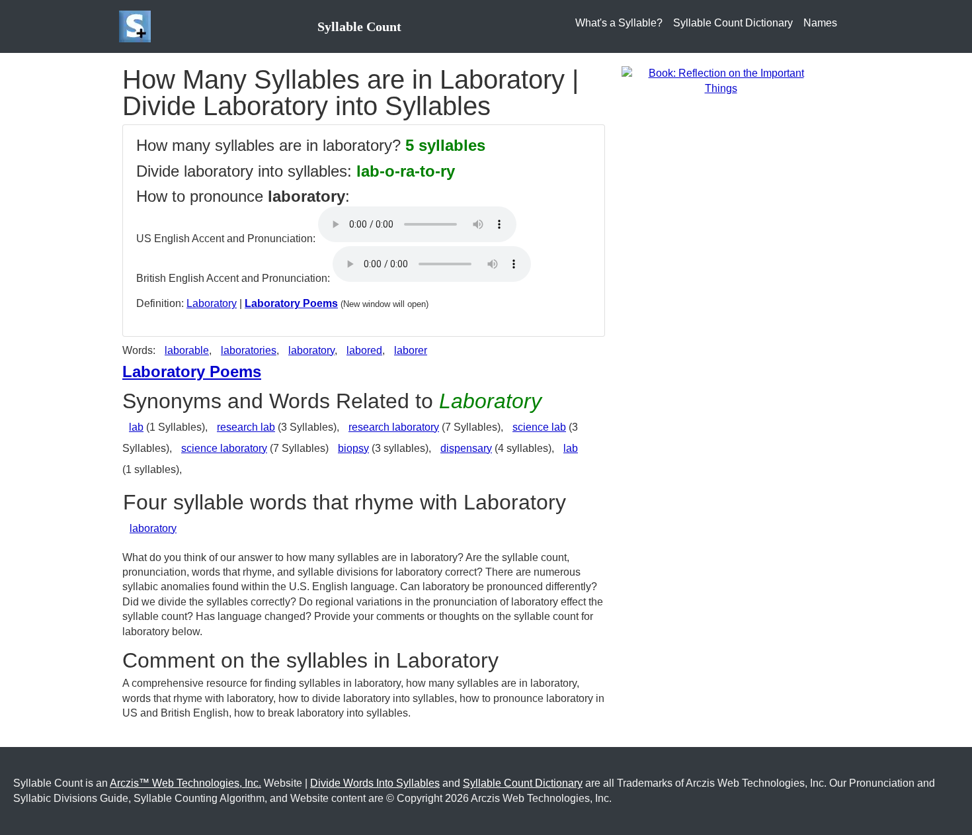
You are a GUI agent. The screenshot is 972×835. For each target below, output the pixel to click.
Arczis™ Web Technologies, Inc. (185, 783)
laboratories (248, 350)
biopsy (353, 448)
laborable (187, 350)
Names (820, 22)
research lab (246, 427)
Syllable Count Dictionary (733, 22)
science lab (539, 427)
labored (364, 350)
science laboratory (224, 448)
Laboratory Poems (291, 303)
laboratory (311, 350)
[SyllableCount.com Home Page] (137, 26)
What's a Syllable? (619, 22)
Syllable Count (359, 26)
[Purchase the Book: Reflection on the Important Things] (721, 80)
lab (136, 427)
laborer (410, 350)
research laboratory (393, 427)
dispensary (466, 448)
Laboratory (211, 303)
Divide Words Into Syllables (375, 783)
